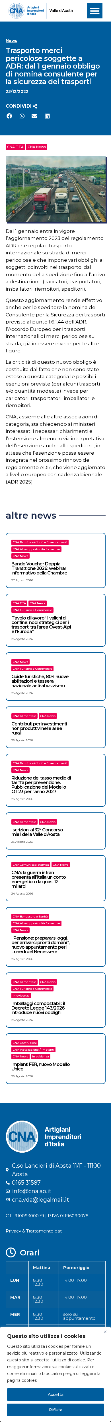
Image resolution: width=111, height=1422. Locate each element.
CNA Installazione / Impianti (33, 1049)
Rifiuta (55, 1409)
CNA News (37, 147)
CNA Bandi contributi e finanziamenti (40, 542)
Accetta (55, 1394)
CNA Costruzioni (25, 1043)
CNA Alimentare (24, 716)
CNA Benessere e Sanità (30, 916)
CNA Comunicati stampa (31, 865)
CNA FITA (15, 147)
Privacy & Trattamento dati (34, 1231)
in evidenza (21, 995)
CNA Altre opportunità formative (36, 549)
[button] (94, 10)
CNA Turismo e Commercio (32, 610)
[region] (55, 1374)
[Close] (105, 1331)
